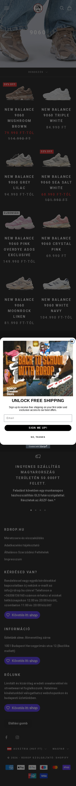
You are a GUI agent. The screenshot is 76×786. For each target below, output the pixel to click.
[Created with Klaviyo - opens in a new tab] (38, 446)
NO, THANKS (38, 437)
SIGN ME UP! (38, 428)
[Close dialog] (72, 341)
